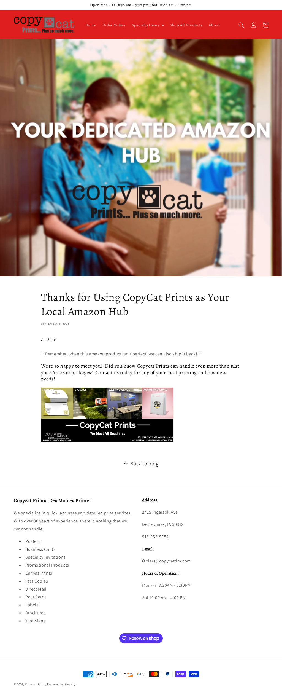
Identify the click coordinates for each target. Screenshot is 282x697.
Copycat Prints (36, 684)
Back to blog (144, 463)
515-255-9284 (155, 537)
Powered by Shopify (61, 684)
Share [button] (52, 339)
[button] (148, 25)
